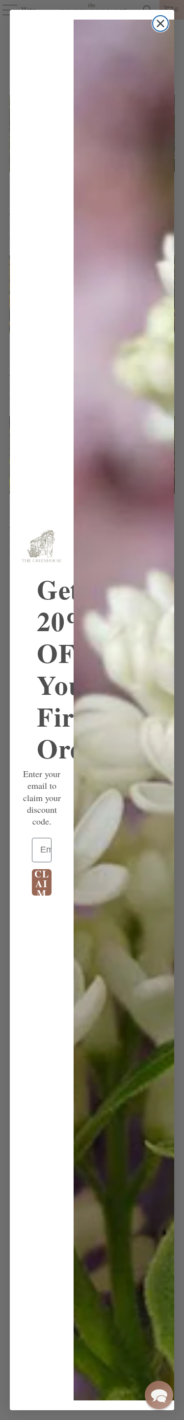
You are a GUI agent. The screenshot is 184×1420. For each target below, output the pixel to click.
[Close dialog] (160, 23)
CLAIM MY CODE (42, 882)
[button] (159, 1395)
